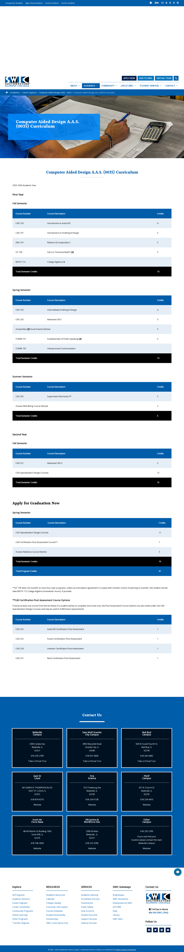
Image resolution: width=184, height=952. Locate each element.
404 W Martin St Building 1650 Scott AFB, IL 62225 (37, 834)
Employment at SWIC (122, 903)
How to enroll (87, 911)
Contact (170, 85)
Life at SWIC (127, 85)
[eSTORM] (156, 3)
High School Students (34, 3)
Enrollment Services (90, 899)
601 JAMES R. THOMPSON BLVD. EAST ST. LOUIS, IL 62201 (37, 791)
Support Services (89, 919)
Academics (89, 85)
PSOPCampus (146, 777)
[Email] (162, 3)
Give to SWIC (145, 78)
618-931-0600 (92, 755)
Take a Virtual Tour (37, 761)
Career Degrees (19, 903)
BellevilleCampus (37, 733)
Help (115, 911)
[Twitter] (155, 930)
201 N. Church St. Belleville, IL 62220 (147, 791)
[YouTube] (168, 930)
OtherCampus (146, 820)
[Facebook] (149, 930)
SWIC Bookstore (120, 899)
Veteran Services (89, 923)
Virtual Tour (164, 78)
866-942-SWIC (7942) (158, 912)
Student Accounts (89, 915)
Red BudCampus (146, 733)
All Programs (18, 895)
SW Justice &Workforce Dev (92, 820)
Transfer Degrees (20, 923)
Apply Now (129, 78)
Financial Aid (87, 903)
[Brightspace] (166, 3)
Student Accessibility (55, 915)
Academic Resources (55, 895)
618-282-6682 (146, 755)
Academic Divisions (21, 899)
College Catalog (53, 903)
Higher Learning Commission (125, 950)
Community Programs (22, 911)
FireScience (92, 777)
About (73, 85)
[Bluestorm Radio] (170, 3)
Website (37, 804)
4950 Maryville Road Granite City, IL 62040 (92, 747)
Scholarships (52, 919)
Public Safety (87, 907)
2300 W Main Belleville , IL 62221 (92, 834)
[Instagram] (161, 930)
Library (116, 915)
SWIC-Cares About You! (57, 923)
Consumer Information (57, 907)
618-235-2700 (37, 755)
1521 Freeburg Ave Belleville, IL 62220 (92, 791)
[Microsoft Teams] (151, 3)
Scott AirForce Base (37, 820)
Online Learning (20, 915)
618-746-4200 (37, 843)
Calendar (50, 899)
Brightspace (118, 895)
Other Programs (20, 919)
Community (108, 85)
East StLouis (37, 777)
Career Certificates (21, 907)
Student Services (149, 85)
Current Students (52, 3)
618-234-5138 (92, 799)
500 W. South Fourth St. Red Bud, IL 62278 (147, 747)
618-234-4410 (146, 799)
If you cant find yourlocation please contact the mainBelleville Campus (147, 840)
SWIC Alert (118, 919)
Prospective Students (14, 3)
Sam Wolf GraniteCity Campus (92, 733)
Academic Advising (89, 895)
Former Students (68, 3)
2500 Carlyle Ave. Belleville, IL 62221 (37, 747)
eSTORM (117, 907)
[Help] (174, 3)
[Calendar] (178, 3)
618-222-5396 (92, 843)
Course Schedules (54, 911)
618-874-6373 (37, 799)
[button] (176, 78)
